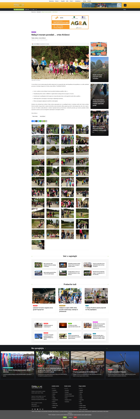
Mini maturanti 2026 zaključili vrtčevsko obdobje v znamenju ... (50, 265)
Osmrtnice (67, 401)
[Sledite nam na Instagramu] (35, 409)
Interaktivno (77, 1)
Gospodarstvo (55, 399)
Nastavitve (70, 417)
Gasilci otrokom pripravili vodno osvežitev (97, 76)
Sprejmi (65, 417)
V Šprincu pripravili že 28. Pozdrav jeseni (85, 372)
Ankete (81, 397)
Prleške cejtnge (83, 405)
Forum (81, 396)
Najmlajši (39, 12)
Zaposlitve (82, 399)
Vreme (81, 403)
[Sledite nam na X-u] (40, 409)
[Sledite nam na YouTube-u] (33, 9)
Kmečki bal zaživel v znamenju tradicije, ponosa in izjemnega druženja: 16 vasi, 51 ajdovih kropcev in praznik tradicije (52, 370)
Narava (53, 401)
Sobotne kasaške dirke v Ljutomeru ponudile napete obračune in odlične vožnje (99, 337)
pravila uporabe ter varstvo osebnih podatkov (82, 414)
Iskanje (84, 1)
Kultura (53, 394)
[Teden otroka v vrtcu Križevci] (38, 129)
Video (81, 394)
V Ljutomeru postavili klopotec (117, 372)
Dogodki (63, 1)
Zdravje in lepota (68, 394)
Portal (71, 1)
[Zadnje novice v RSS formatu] (36, 9)
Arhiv (67, 1)
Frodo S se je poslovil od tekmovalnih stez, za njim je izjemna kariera (74, 337)
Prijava (124, 9)
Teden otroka (35, 116)
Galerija (81, 392)
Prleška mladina (83, 407)
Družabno (54, 390)
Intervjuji (67, 392)
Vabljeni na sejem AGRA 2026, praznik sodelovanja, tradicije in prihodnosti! (68, 309)
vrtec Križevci (42, 116)
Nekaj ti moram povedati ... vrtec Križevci (49, 12)
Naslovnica (51, 1)
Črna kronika (54, 392)
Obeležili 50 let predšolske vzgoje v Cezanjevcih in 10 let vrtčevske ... (98, 273)
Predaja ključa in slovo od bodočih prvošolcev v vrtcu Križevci (74, 273)
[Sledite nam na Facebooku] (30, 9)
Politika (53, 397)
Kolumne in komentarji (69, 396)
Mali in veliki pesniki (83, 409)
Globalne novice (68, 399)
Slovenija (67, 390)
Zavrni (75, 417)
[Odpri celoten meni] (125, 5)
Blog (80, 401)
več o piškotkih (70, 414)
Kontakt (89, 1)
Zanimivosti (54, 403)
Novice (56, 1)
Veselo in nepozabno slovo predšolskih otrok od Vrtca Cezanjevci (99, 265)
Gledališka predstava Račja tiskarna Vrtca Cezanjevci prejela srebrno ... (74, 265)
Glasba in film (55, 405)
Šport (53, 396)
